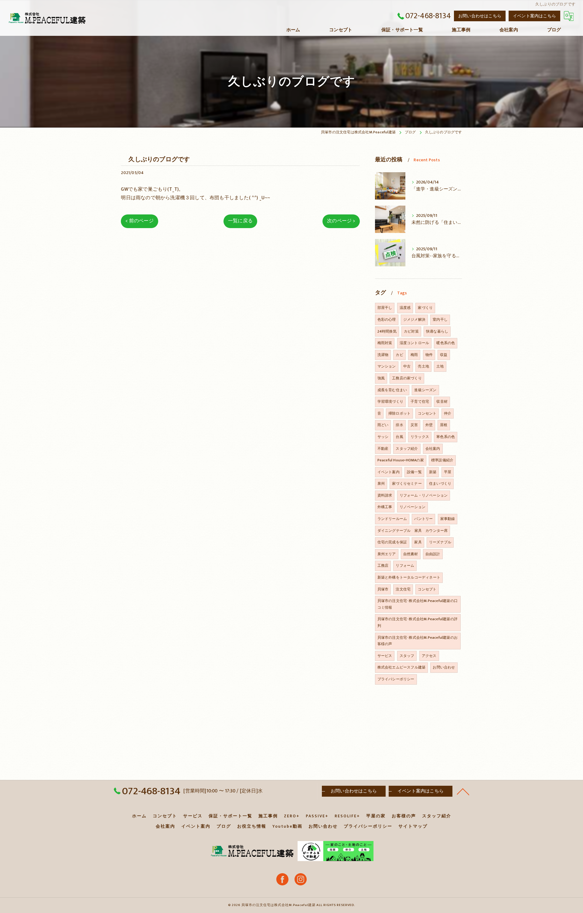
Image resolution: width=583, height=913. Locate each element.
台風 (399, 437)
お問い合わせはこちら (479, 15)
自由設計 (432, 554)
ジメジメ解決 (414, 319)
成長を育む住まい (392, 390)
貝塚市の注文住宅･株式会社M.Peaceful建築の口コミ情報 (417, 604)
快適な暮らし (437, 331)
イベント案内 (388, 472)
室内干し (440, 319)
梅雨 (414, 355)
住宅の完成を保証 (392, 542)
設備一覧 (414, 472)
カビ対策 (411, 331)
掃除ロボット (399, 413)
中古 (407, 366)
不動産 (383, 449)
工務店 (383, 566)
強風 (381, 378)
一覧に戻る (240, 221)
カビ (399, 355)
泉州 (381, 483)
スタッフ (407, 656)
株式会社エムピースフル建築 (401, 667)
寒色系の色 (445, 437)
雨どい (383, 425)
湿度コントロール (414, 343)
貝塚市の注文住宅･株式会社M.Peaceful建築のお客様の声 (417, 640)
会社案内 (432, 449)
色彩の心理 (386, 319)
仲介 (447, 413)
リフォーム (405, 566)
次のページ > (341, 221)
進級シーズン (425, 390)
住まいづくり (440, 483)
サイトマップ (413, 826)
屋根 (443, 425)
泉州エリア (386, 554)
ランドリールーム (392, 519)
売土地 (423, 366)
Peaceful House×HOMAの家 (400, 460)
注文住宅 (403, 589)
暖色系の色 (445, 343)
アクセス (429, 656)
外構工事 (384, 507)
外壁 (429, 425)
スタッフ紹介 (407, 449)
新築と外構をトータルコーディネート (408, 577)
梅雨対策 (384, 343)
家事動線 (447, 519)
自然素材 (410, 554)
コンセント (427, 413)
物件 (429, 355)
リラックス (420, 437)
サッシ (383, 437)
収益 (443, 355)
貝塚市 (383, 589)
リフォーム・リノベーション (424, 495)
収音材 (442, 401)
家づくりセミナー (407, 483)
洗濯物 (383, 355)
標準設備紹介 (442, 460)
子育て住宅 (420, 401)
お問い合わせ (444, 667)
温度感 (405, 308)
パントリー (423, 519)
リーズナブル (440, 542)
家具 (417, 542)
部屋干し (384, 308)
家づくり (425, 308)
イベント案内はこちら (534, 15)
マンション (386, 366)
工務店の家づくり (407, 378)
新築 (432, 472)
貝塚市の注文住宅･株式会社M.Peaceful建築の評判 (417, 622)
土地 (440, 366)
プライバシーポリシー (395, 679)
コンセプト (427, 589)
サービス (384, 656)
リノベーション (412, 507)
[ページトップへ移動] (463, 791)
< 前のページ (139, 221)
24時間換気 (387, 331)
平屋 (447, 472)
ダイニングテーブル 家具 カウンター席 (412, 531)
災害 (414, 425)
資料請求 (384, 495)
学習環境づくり (390, 401)
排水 (399, 425)
